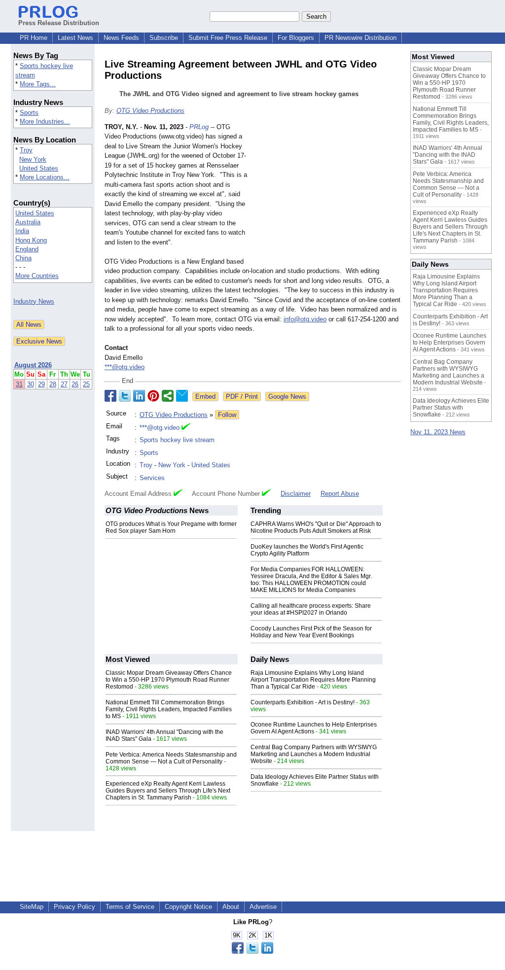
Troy (26, 150)
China (23, 258)
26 (75, 384)
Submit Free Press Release (227, 37)
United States (38, 168)
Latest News (75, 37)
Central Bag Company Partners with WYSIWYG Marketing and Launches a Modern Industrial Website (314, 754)
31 (19, 384)
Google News (287, 396)
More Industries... (45, 121)
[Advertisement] (326, 194)
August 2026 (33, 365)
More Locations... (45, 177)
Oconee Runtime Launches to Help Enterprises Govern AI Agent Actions (314, 728)
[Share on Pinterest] (153, 396)
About (230, 906)
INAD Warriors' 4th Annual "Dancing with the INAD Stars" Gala (447, 154)
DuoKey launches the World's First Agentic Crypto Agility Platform (307, 550)
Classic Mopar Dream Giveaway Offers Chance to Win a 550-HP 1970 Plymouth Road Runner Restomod (169, 679)
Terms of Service (130, 906)
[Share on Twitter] (125, 396)
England (26, 249)
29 (41, 384)
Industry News (33, 301)
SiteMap (31, 906)
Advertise (263, 906)
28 (52, 384)
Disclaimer (296, 493)
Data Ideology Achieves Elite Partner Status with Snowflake (451, 407)
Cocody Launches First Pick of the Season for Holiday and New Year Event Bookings (311, 632)
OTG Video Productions (150, 110)
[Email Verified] (185, 428)
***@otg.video (124, 367)
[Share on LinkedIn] (139, 396)
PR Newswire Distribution (361, 37)
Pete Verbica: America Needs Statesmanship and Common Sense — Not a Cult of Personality (171, 758)
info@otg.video (305, 319)
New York (32, 159)
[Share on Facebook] (110, 396)
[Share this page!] (252, 951)
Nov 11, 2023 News (438, 432)
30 (30, 384)
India (22, 231)
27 (64, 384)
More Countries (37, 275)
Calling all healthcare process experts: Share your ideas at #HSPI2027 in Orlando (311, 609)
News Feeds (121, 37)
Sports (29, 112)
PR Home (33, 37)
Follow (227, 414)
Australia (27, 222)
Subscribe (163, 37)
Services (152, 478)
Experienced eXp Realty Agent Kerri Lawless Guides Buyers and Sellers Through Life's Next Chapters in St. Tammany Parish (168, 790)
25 (86, 384)
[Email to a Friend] (182, 396)
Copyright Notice (188, 906)
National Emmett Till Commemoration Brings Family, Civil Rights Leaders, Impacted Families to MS (169, 709)
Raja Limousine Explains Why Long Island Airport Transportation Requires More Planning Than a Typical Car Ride (313, 679)
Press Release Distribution (58, 23)
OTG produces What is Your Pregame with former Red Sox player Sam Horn (171, 527)
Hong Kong (31, 240)
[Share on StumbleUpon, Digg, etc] (168, 396)
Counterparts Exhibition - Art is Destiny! (303, 702)
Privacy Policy (74, 906)
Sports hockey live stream (177, 440)
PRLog (199, 127)
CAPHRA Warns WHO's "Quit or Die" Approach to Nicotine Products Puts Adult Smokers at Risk (316, 527)
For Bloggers (296, 37)
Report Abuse (340, 493)
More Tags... (38, 84)
